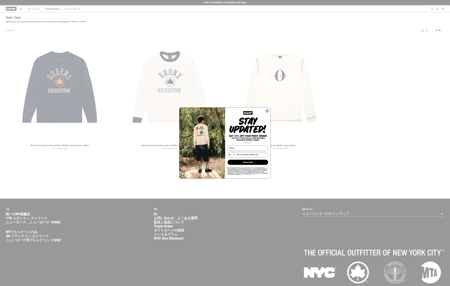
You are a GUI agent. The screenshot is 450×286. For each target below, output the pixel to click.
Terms (252, 174)
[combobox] (232, 154)
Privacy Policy (245, 174)
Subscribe (248, 162)
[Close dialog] (267, 111)
